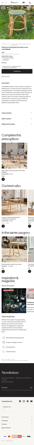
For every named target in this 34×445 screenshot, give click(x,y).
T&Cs (3, 440)
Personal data (9, 440)
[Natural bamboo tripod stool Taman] (3, 271)
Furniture (4, 44)
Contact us (17, 71)
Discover (4, 62)
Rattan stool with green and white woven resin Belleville (21, 44)
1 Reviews (10, 56)
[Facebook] (20, 401)
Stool (8, 44)
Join (31, 387)
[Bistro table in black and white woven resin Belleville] (3, 179)
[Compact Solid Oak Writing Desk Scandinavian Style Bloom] (3, 226)
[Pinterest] (28, 401)
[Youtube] (31, 401)
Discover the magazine (8, 285)
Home (3, 359)
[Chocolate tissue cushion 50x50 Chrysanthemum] (29, 271)
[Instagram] (24, 401)
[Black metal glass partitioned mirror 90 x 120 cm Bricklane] (29, 226)
